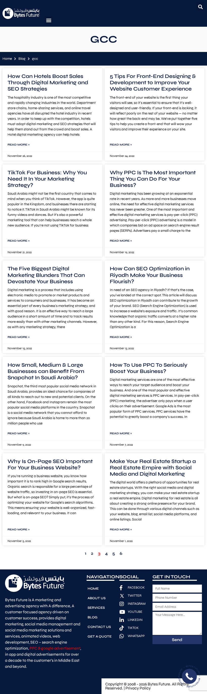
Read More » (19, 144)
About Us (97, 598)
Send (177, 639)
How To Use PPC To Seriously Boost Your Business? (148, 368)
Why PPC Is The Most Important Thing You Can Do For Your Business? (153, 178)
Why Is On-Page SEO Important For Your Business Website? (50, 464)
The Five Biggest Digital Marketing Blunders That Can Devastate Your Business (46, 275)
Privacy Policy (138, 688)
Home (7, 58)
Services (96, 608)
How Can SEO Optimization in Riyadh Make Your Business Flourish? (150, 275)
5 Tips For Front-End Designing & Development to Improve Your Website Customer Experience (153, 82)
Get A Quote (100, 636)
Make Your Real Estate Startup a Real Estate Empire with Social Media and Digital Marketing (153, 467)
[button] (200, 7)
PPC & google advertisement (55, 648)
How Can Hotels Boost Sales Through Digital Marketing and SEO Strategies (48, 82)
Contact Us (99, 627)
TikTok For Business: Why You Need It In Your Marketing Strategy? (47, 178)
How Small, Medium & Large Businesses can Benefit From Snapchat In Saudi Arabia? (46, 371)
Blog (21, 58)
